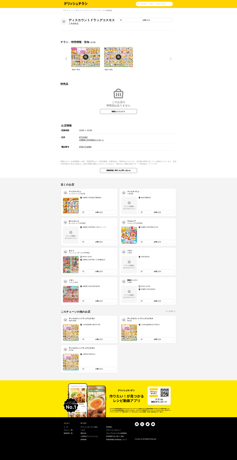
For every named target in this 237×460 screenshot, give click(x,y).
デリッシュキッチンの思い (89, 427)
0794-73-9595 (85, 147)
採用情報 (83, 439)
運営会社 (83, 433)
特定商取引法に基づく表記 (115, 436)
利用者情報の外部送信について (116, 439)
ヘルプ (82, 430)
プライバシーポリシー (113, 430)
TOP (64, 10)
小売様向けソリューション (89, 436)
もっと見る (169, 311)
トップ (66, 427)
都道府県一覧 (68, 433)
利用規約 (109, 427)
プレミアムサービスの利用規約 (116, 433)
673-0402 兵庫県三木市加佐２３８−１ (91, 138)
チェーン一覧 (73, 10)
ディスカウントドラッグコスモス (91, 10)
